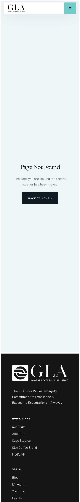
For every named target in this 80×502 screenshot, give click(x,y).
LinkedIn (18, 484)
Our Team (19, 426)
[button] (70, 8)
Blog (15, 477)
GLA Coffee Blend (24, 447)
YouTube (18, 491)
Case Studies (21, 440)
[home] (16, 8)
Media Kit (18, 454)
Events (17, 498)
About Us (18, 433)
